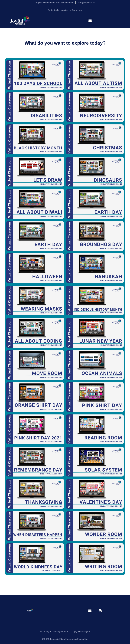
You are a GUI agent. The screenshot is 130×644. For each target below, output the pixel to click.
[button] (90, 20)
